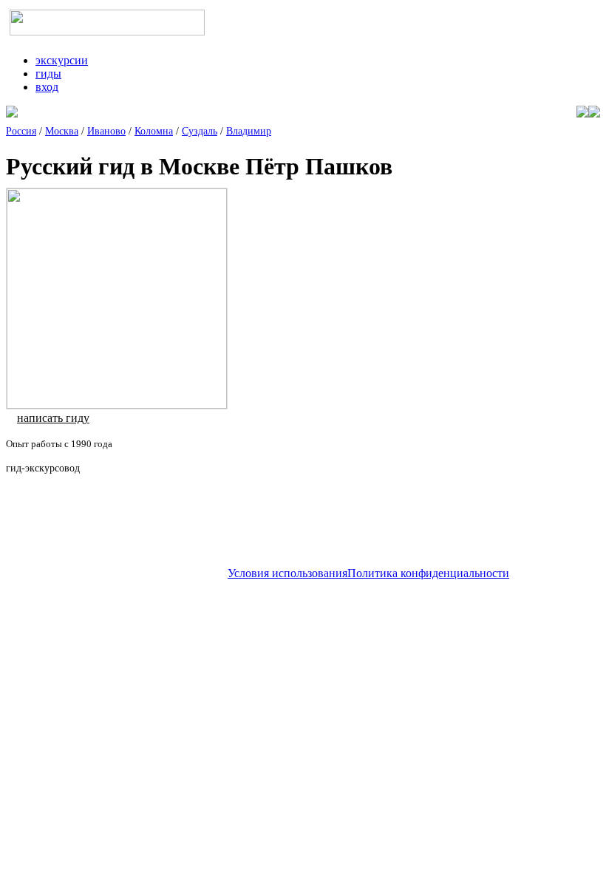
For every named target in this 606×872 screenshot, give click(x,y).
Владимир (248, 131)
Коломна (154, 131)
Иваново (106, 131)
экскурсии (61, 60)
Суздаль (199, 131)
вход (46, 87)
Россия (21, 131)
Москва (61, 131)
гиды (48, 73)
